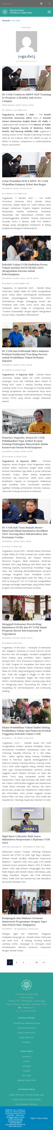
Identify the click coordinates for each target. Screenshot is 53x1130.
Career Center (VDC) (26, 1032)
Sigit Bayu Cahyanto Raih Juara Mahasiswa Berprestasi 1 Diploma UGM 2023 (26, 839)
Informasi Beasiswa (27, 1028)
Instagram (26, 1066)
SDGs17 (18, 105)
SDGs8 (29, 278)
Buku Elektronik (27, 1037)
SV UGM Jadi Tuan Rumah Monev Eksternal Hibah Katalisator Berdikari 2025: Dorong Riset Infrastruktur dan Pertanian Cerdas (25, 532)
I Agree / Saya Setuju (39, 1118)
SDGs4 (31, 105)
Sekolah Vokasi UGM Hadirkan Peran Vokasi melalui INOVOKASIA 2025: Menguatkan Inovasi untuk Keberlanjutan (24, 269)
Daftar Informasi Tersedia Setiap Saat (26, 1094)
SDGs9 (35, 278)
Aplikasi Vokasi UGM (26, 1080)
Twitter (26, 1061)
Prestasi (6, 847)
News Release (8, 105)
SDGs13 (16, 451)
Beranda (6, 20)
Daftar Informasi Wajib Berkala (26, 1099)
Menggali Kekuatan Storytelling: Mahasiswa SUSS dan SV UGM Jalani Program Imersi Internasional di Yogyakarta (24, 629)
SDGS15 (23, 451)
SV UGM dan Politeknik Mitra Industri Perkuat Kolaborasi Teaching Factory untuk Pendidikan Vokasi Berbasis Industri (25, 355)
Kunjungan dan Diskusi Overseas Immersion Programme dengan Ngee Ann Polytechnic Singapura (24, 921)
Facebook (26, 1056)
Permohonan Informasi (26, 1104)
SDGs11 (16, 541)
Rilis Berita (7, 188)
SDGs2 (22, 541)
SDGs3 (25, 105)
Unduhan (26, 1042)
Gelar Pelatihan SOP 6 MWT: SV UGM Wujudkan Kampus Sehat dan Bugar (25, 182)
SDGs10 (16, 638)
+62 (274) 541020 (28, 1011)
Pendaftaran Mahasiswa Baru (26, 1023)
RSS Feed (26, 1075)
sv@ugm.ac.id (28, 1007)
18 (36, 962)
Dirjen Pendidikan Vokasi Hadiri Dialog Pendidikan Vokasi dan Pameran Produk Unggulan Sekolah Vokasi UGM (26, 731)
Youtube (26, 1070)
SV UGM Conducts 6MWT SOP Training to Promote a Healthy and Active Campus (26, 98)
